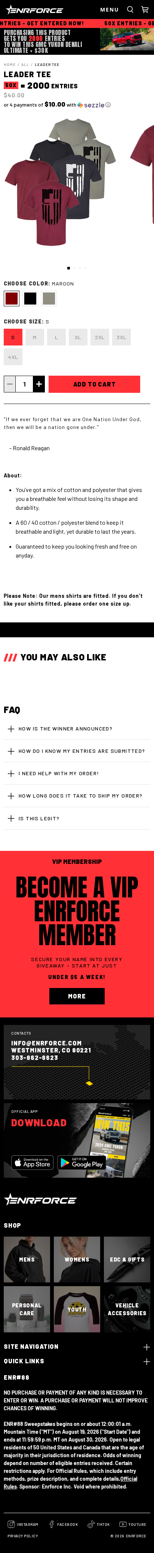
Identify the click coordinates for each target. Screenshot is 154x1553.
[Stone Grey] (49, 298)
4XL (13, 357)
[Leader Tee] (60, 183)
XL (78, 337)
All (25, 64)
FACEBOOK (67, 1524)
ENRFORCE (136, 1536)
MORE (77, 996)
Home (10, 64)
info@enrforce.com (46, 1043)
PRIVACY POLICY (22, 1536)
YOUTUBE (138, 1524)
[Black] (30, 298)
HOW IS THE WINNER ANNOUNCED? (66, 728)
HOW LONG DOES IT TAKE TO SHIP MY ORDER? (81, 795)
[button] (77, 104)
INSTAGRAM (27, 1524)
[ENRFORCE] (51, 9)
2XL (100, 337)
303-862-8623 (34, 1057)
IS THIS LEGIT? (39, 818)
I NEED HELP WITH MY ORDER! (59, 773)
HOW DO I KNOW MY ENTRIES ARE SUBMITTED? (82, 751)
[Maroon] (11, 298)
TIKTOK (103, 1524)
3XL (122, 337)
